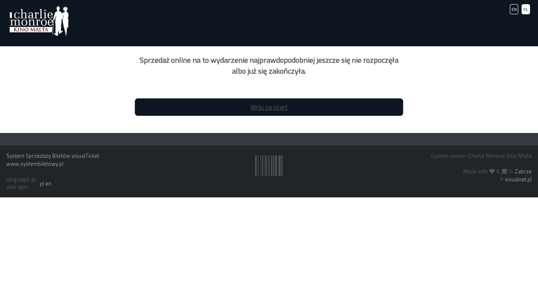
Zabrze (523, 171)
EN (514, 9)
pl (42, 183)
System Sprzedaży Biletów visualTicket (52, 156)
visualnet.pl (518, 179)
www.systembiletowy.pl (34, 163)
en (48, 183)
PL (525, 9)
